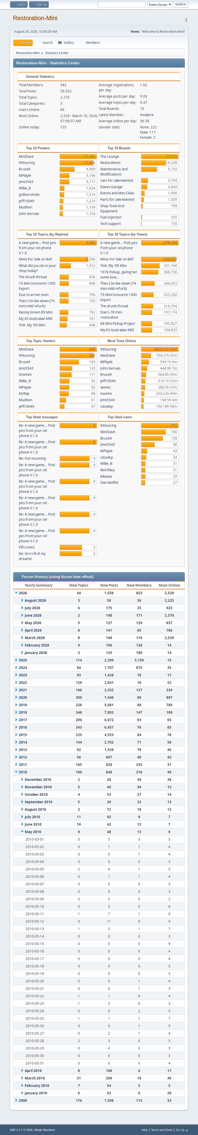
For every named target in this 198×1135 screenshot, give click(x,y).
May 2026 (33, 623)
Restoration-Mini (35, 17)
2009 (23, 1100)
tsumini (106, 393)
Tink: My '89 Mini (32, 325)
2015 (23, 734)
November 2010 (38, 787)
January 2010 (36, 1093)
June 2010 (33, 824)
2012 (23, 757)
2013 (23, 749)
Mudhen (25, 207)
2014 (23, 742)
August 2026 (35, 600)
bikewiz (106, 476)
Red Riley (107, 470)
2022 (23, 682)
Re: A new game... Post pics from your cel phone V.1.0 (37, 430)
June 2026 (33, 615)
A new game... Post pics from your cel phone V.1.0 (37, 247)
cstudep (106, 406)
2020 (23, 697)
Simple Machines (44, 1129)
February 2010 (37, 1085)
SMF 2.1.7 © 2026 (21, 1129)
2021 (23, 690)
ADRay (24, 393)
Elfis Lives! (27, 547)
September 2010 (38, 802)
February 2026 (37, 645)
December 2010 (38, 779)
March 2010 (35, 1078)
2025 (23, 660)
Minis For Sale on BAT (35, 259)
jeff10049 (26, 201)
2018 (23, 712)
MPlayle (25, 175)
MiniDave (26, 156)
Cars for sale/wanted (116, 180)
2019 (23, 705)
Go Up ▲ (182, 1130)
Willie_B (25, 188)
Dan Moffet (109, 482)
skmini (105, 387)
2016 (23, 727)
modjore (147, 114)
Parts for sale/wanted (117, 199)
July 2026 (32, 608)
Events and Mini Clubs (117, 193)
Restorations (110, 162)
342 (63, 85)
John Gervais (29, 213)
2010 (23, 772)
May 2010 (33, 832)
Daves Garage (111, 187)
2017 (23, 720)
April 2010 (33, 1070)
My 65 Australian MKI (36, 318)
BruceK (24, 169)
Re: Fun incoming (32, 458)
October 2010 (36, 794)
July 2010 (32, 817)
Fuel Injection (111, 217)
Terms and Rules (162, 1130)
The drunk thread (33, 277)
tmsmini (25, 374)
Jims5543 (26, 181)
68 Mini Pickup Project (117, 323)
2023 (23, 675)
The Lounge (109, 156)
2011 (23, 764)
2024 (23, 667)
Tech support (110, 223)
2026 (23, 593)
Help (145, 1130)
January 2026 (36, 652)
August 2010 (35, 809)
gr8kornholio (29, 194)
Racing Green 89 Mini (36, 312)
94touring (27, 162)
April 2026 (33, 630)
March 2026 (35, 637)
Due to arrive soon (33, 294)
